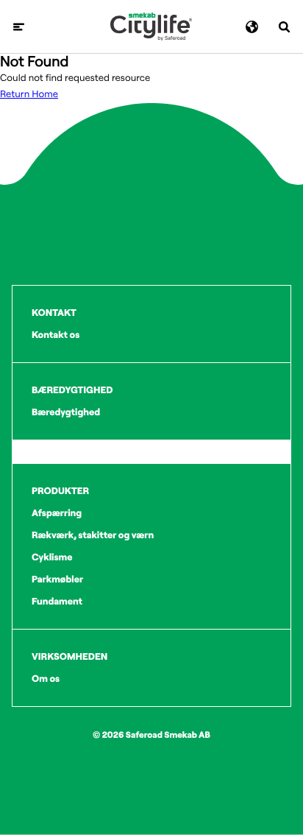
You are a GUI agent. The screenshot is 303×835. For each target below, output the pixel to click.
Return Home (29, 94)
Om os (46, 679)
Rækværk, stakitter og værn (93, 535)
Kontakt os (55, 335)
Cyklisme (52, 557)
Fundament (57, 601)
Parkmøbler (57, 579)
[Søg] (284, 27)
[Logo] (151, 26)
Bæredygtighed (66, 412)
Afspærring (57, 513)
